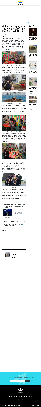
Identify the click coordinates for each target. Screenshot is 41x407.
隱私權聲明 (18, 405)
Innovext (37, 405)
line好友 (23, 224)
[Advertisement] (20, 13)
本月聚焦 (25, 396)
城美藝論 (10, 396)
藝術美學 (3, 23)
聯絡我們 (30, 396)
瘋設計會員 (19, 221)
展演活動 (20, 396)
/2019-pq (5, 228)
